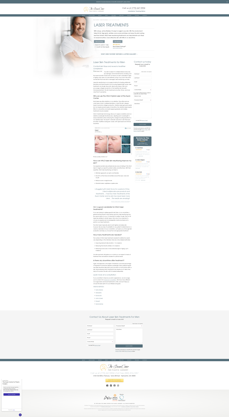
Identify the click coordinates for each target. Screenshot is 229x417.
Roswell (98, 301)
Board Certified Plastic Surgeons (137, 9)
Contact (144, 15)
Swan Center (96, 19)
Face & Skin (92, 15)
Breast (100, 15)
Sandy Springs (99, 304)
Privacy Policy (144, 129)
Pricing (137, 15)
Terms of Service (137, 131)
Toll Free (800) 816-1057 (127, 373)
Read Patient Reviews (117, 48)
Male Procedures (103, 19)
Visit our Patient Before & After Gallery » (119, 54)
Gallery (129, 15)
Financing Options (140, 11)
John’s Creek (99, 298)
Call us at (133, 8)
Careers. (137, 406)
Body (106, 15)
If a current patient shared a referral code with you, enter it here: (142, 93)
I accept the (139, 120)
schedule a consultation (125, 406)
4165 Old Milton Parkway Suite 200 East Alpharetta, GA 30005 (114, 376)
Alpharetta (98, 292)
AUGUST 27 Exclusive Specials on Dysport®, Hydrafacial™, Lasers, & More (113, 1)
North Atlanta (99, 289)
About (83, 15)
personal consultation (110, 279)
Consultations (131, 11)
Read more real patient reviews (120, 201)
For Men (113, 15)
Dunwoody (99, 295)
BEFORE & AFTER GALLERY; (106, 406)
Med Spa (121, 15)
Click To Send (142, 124)
